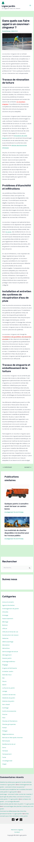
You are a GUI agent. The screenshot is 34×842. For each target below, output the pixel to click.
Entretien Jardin (7, 671)
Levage (4, 691)
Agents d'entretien (8, 605)
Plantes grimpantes (9, 724)
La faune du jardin (8, 688)
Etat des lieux (7, 675)
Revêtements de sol (8, 744)
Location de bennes (9, 694)
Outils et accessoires (9, 711)
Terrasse (5, 751)
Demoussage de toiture (10, 651)
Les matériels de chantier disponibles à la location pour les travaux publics (17, 533)
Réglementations (8, 734)
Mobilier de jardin (8, 701)
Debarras (5, 638)
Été (3, 678)
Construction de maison (10, 635)
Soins (4, 747)
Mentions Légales (17, 830)
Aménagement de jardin (10, 608)
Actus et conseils (8, 602)
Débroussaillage (7, 642)
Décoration (6, 645)
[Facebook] (13, 819)
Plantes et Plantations (9, 721)
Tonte (4, 757)
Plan (3, 717)
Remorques (6, 741)
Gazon (4, 684)
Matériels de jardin (8, 698)
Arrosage (5, 615)
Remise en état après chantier (12, 737)
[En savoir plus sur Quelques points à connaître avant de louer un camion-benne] (17, 492)
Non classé (6, 704)
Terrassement (7, 754)
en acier (8, 232)
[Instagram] (21, 819)
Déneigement (7, 655)
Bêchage (5, 622)
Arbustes (5, 612)
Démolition (6, 648)
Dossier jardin (7, 658)
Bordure (5, 625)
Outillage (5, 708)
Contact (17, 832)
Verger (4, 764)
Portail (4, 727)
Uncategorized (7, 761)
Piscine (4, 714)
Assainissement (7, 618)
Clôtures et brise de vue (10, 632)
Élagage (5, 665)
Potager (4, 731)
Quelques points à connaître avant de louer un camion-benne (16, 506)
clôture (4, 628)
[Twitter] (17, 819)
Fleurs (4, 681)
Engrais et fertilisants (9, 668)
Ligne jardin (8, 6)
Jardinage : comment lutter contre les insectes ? (16, 794)
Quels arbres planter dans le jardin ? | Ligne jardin (17, 804)
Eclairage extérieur (8, 661)
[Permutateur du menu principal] (30, 6)
